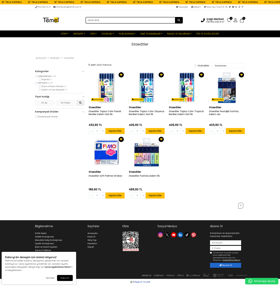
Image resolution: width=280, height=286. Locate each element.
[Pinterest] (243, 7)
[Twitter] (230, 7)
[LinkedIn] (237, 7)
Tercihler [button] (50, 277)
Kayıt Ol (91, 236)
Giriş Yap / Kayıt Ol (215, 7)
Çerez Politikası (43, 250)
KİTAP (64, 33)
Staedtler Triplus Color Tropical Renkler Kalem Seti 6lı (186, 113)
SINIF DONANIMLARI (150, 33)
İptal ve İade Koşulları (46, 246)
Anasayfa (41, 58)
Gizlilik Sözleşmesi (44, 236)
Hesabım (92, 243)
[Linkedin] (180, 234)
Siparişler (183, 7)
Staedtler (69, 58)
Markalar (55, 58)
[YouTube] (233, 7)
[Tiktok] (187, 234)
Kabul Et (64, 277)
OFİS (92, 33)
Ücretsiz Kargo (98, 99)
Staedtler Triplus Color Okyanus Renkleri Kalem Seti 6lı (146, 113)
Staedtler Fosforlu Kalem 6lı (144, 175)
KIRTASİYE (78, 33)
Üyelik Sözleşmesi (44, 243)
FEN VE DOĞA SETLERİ (207, 33)
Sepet (91, 246)
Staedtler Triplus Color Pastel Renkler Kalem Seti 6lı (105, 113)
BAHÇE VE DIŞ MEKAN (178, 33)
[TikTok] (240, 7)
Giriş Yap (92, 240)
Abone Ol (227, 265)
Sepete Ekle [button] (115, 131)
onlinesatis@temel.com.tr (68, 7)
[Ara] (179, 20)
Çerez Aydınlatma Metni (57, 267)
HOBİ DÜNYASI (126, 33)
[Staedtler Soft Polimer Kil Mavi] (107, 152)
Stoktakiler (203, 65)
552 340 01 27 (44, 7)
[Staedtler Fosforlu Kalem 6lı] (147, 152)
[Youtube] (174, 234)
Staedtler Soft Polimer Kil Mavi (105, 175)
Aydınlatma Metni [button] (231, 260)
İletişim (197, 7)
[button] (242, 20)
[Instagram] (227, 7)
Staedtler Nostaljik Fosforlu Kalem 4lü (224, 113)
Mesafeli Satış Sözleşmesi (48, 240)
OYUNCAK (106, 33)
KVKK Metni (41, 233)
